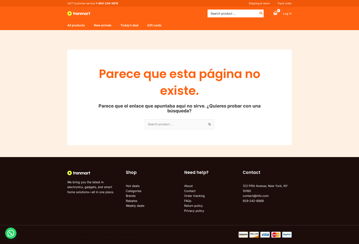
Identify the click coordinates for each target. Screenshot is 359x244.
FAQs (187, 201)
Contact (190, 191)
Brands (131, 196)
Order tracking (194, 196)
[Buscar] (261, 13)
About (188, 186)
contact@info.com (256, 196)
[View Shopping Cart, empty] (275, 13)
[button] (10, 233)
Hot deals (132, 186)
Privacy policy (194, 211)
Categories (133, 191)
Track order (284, 3)
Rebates (131, 201)
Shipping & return (259, 3)
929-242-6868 (253, 201)
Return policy (193, 206)
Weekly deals (135, 206)
